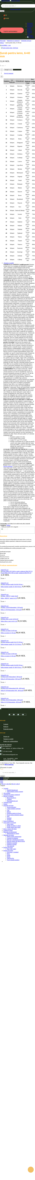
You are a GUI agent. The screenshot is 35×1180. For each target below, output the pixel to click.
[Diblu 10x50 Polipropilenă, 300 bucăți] (17, 700)
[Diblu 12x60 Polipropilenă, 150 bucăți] (17, 607)
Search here (3, 2)
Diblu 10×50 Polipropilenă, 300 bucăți (11, 702)
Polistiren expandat (12, 843)
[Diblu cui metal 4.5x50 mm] (17, 630)
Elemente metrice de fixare (14, 813)
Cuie (8, 810)
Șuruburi (9, 818)
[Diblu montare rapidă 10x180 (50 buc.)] (17, 665)
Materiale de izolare (8, 835)
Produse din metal (8, 850)
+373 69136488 (30, 34)
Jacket (16, 9)
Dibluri (2, 42)
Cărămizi (9, 799)
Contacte (29, 32)
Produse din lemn (8, 847)
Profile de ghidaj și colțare (14, 825)
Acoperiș (5, 788)
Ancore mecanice (11, 807)
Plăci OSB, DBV (11, 849)
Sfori (8, 816)
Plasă (8, 853)
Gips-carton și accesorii (9, 822)
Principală (30, 23)
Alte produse (6, 793)
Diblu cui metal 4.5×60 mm (8, 656)
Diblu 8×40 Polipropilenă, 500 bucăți (11, 679)
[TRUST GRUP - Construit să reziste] (10, 0)
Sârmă (8, 857)
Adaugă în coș (8, 69)
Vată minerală (10, 846)
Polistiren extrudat (11, 844)
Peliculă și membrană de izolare (15, 839)
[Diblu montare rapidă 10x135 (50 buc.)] (17, 642)
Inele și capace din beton (10, 829)
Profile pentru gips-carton (13, 827)
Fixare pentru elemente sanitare (15, 815)
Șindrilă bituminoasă (12, 790)
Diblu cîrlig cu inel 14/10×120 (9, 621)
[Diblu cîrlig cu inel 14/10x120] (17, 619)
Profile (8, 855)
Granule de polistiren (12, 838)
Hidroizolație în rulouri (13, 833)
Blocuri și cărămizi (8, 796)
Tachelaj (9, 819)
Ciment (5, 804)
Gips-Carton (10, 824)
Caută (2, 11)
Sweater (12, 9)
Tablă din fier (10, 858)
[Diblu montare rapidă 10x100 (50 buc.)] (17, 584)
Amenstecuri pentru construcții (11, 794)
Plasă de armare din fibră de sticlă (16, 841)
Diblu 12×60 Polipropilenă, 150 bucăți (11, 609)
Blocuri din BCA (11, 798)
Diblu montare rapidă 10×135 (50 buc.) (11, 644)
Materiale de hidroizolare (10, 832)
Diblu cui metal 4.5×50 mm (8, 633)
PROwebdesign (9, 764)
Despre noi (30, 25)
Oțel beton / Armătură (12, 852)
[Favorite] (7, 569)
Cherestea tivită (7, 802)
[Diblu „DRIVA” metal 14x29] (17, 596)
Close (1, 777)
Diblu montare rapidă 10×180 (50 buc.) (11, 667)
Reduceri (29, 31)
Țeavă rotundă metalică (13, 860)
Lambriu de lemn (8, 830)
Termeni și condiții (8, 263)
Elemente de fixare (26, 40)
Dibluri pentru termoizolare (14, 836)
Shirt (19, 9)
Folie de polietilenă (8, 821)
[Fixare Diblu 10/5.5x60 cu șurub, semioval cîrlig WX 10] (17, 571)
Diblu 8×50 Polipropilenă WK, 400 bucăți (12, 690)
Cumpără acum (17, 69)
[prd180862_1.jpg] (5, 45)
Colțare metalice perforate (14, 808)
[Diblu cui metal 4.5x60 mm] (17, 654)
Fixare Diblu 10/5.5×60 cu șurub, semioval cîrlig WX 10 (16, 573)
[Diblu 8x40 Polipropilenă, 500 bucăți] (17, 677)
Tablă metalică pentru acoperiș (15, 791)
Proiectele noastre (29, 27)
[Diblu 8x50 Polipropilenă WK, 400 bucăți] (17, 688)
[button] (4, 570)
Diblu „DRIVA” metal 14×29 (9, 598)
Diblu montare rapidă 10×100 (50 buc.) (11, 586)
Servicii (29, 29)
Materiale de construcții (13, 40)
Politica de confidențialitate (10, 741)
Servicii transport (8, 73)
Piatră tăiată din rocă (12, 801)
